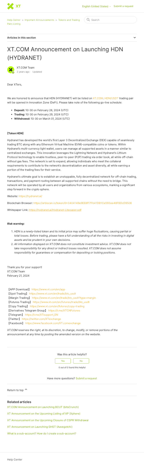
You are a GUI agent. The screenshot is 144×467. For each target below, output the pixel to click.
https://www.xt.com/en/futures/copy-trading (57, 306)
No (81, 361)
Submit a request (123, 6)
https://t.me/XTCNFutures (64, 310)
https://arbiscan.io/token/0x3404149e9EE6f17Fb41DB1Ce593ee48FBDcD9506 (82, 203)
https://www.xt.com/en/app (48, 289)
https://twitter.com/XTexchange (41, 319)
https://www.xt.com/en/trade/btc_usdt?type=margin (64, 297)
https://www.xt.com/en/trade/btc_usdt (52, 293)
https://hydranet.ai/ (30, 196)
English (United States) (95, 6)
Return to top (15, 390)
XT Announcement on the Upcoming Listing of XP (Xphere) (43, 413)
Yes (63, 361)
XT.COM (98, 98)
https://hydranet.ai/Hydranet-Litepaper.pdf (55, 210)
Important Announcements (39, 19)
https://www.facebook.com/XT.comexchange (53, 323)
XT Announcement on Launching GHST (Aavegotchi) (39, 426)
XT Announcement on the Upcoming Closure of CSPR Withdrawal (48, 420)
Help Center (14, 19)
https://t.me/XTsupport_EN (41, 314)
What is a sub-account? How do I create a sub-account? (41, 433)
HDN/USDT (111, 98)
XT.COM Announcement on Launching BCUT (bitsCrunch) (43, 407)
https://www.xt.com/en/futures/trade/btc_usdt (61, 302)
